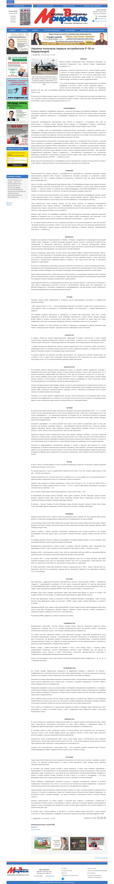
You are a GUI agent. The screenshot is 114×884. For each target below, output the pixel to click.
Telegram (97, 21)
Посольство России (14, 186)
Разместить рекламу (101, 858)
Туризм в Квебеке (13, 193)
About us (64, 873)
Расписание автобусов (15, 195)
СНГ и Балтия (45, 55)
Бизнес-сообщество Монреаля (92, 30)
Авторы (35, 30)
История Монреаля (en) (15, 180)
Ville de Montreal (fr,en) (14, 184)
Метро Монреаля (13, 197)
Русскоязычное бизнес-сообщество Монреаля (94, 876)
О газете (64, 868)
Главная (12, 30)
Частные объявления (51, 30)
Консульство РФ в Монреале (17, 191)
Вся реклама (70, 30)
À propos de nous (67, 871)
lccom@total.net (102, 18)
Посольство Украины (14, 188)
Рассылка (103, 21)
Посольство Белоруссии (15, 189)
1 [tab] (69, 851)
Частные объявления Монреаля (97, 871)
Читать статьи (91, 868)
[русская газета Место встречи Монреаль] (18, 871)
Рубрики (24, 30)
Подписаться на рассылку (70, 875)
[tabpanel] (42, 843)
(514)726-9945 (102, 16)
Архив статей (35, 829)
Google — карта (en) (14, 182)
